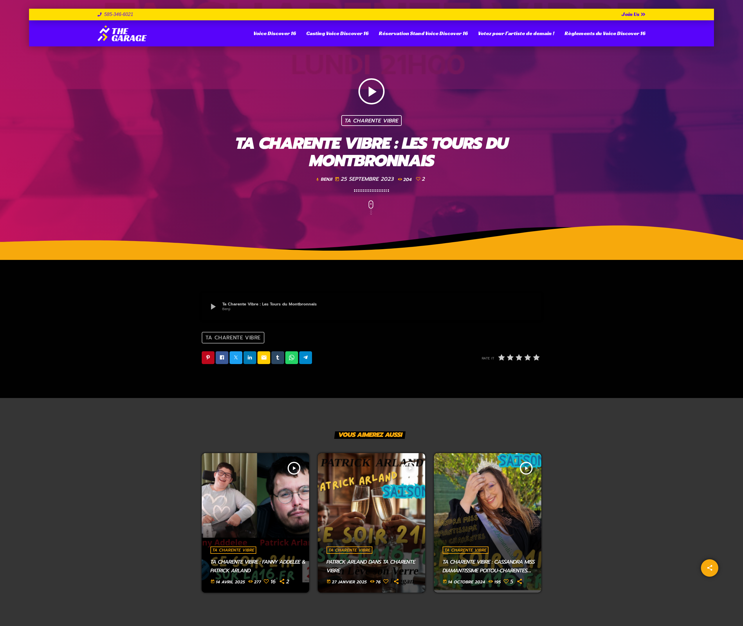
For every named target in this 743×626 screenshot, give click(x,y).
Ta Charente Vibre (371, 120)
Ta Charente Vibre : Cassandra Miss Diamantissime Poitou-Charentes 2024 (489, 570)
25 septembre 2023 (365, 179)
